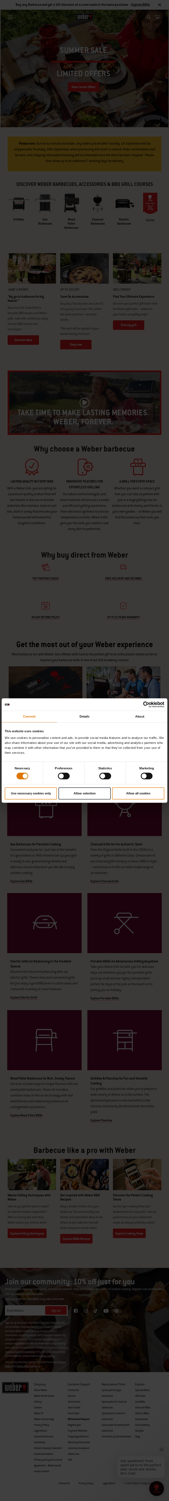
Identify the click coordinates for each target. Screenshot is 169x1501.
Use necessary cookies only (31, 793)
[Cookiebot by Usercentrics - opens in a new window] (146, 704)
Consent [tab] (29, 716)
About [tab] (139, 716)
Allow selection (85, 793)
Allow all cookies (138, 793)
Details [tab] (85, 716)
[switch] (64, 776)
